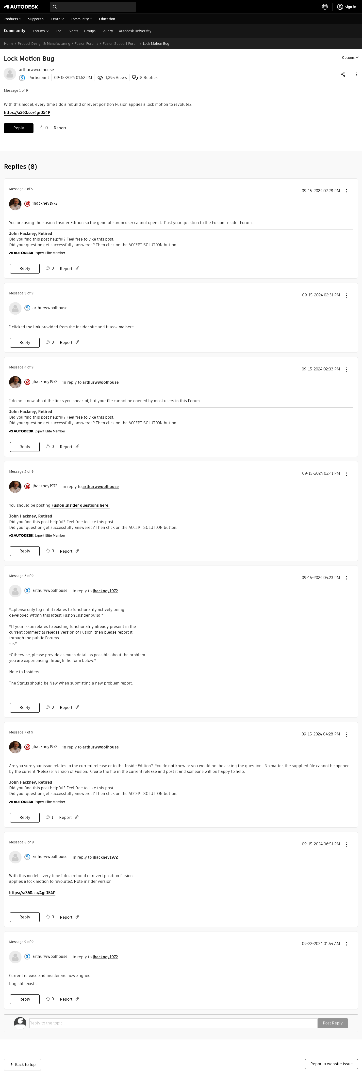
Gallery (107, 31)
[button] (356, 74)
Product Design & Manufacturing (44, 43)
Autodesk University (135, 31)
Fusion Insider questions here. (80, 505)
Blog (58, 31)
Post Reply (333, 1023)
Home (8, 43)
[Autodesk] (21, 6)
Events (72, 31)
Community (14, 30)
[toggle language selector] (325, 7)
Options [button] (348, 57)
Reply (18, 128)
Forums (39, 31)
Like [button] (41, 127)
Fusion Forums (86, 43)
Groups (90, 31)
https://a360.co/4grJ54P (27, 112)
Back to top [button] (25, 1064)
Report (60, 128)
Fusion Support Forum (120, 43)
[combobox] (93, 7)
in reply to (91, 382)
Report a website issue (331, 1064)
